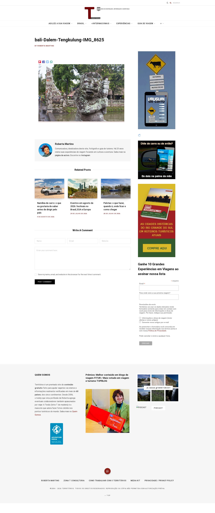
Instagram (85, 155)
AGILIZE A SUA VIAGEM (59, 23)
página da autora (62, 155)
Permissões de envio (147, 369)
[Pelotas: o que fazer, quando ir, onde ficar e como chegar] (116, 188)
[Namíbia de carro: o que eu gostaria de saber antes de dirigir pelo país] (49, 188)
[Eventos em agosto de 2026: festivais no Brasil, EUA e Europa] (82, 188)
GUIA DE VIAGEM (145, 23)
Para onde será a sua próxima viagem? (154, 358)
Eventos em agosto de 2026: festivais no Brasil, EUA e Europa (81, 206)
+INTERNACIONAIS (100, 23)
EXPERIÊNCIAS (123, 23)
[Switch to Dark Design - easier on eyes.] (167, 2)
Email (142, 348)
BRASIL (80, 23)
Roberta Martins (45, 46)
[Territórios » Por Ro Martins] (107, 13)
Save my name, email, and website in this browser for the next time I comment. (69, 275)
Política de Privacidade (157, 395)
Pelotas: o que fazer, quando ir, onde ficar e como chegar (115, 206)
